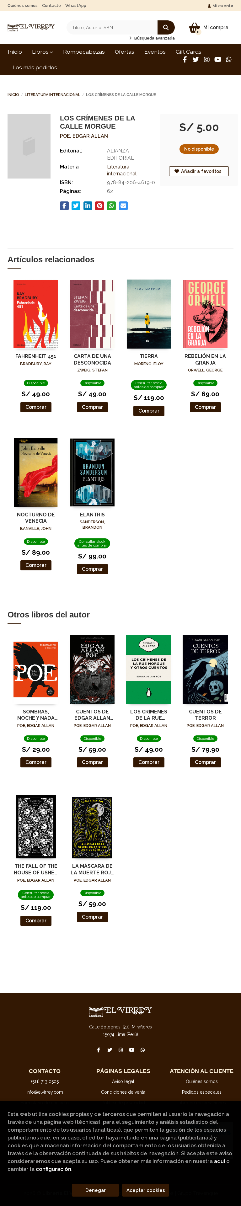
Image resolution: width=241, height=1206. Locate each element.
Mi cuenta (222, 5)
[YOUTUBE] (217, 59)
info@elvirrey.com (44, 1092)
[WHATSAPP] (228, 59)
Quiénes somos (23, 5)
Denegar (95, 1190)
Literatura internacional (52, 95)
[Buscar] (166, 27)
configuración (53, 1169)
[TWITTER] (196, 59)
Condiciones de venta (123, 1092)
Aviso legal (123, 1081)
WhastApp (75, 5)
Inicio (13, 95)
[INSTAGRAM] (207, 59)
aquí (219, 1161)
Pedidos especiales (202, 1092)
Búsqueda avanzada (154, 38)
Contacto (51, 5)
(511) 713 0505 (45, 1081)
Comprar (35, 407)
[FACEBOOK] (185, 59)
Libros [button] (41, 51)
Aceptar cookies (145, 1190)
